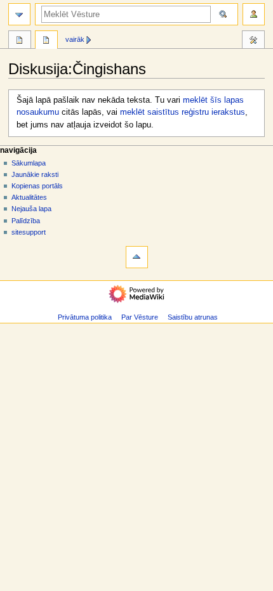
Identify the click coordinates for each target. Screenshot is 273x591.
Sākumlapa (28, 163)
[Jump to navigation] (19, 14)
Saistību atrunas (193, 317)
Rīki (253, 41)
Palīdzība (25, 220)
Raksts (19, 41)
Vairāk (74, 39)
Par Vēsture (139, 317)
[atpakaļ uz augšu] (137, 257)
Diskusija (46, 41)
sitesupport (28, 232)
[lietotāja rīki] (254, 14)
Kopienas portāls (37, 186)
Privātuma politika (85, 317)
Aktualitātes (29, 197)
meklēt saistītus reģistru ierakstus (182, 112)
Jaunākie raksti (34, 174)
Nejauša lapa (31, 208)
